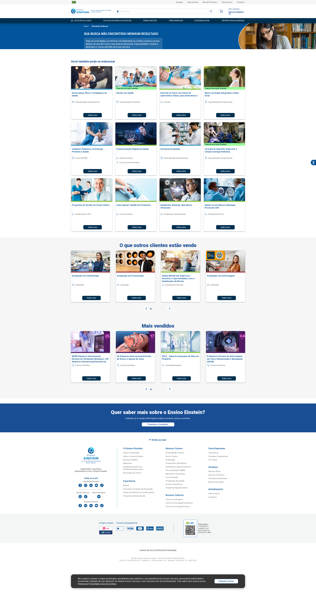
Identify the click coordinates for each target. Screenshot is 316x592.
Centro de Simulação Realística (179, 503)
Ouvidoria (240, 2)
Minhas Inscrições (216, 482)
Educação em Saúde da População (138, 489)
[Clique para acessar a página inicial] (91, 14)
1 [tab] (150, 308)
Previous (146, 308)
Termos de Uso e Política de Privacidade (158, 550)
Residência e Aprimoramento (178, 467)
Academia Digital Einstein (177, 488)
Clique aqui (203, 524)
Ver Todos (212, 460)
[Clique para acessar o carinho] (221, 11)
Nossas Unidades (130, 460)
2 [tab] (153, 308)
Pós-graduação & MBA (175, 470)
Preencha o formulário (158, 424)
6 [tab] (162, 308)
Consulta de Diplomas (217, 478)
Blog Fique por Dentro (132, 473)
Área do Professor (210, 2)
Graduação (170, 460)
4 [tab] (157, 308)
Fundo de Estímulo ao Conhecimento (139, 492)
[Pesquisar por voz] (117, 11)
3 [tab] (155, 308)
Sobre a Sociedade (131, 453)
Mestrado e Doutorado (175, 474)
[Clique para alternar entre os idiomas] (76, 2)
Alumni (126, 485)
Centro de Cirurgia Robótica (177, 506)
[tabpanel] (90, 276)
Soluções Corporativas (218, 456)
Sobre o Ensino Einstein (133, 456)
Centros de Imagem (174, 499)
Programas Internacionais (134, 496)
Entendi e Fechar (226, 581)
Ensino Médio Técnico (175, 453)
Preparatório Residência (176, 463)
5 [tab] (159, 308)
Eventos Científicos (174, 484)
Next (169, 308)
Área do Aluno (192, 2)
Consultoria (213, 453)
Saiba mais (92, 115)
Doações (179, 2)
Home (86, 26)
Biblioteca (127, 463)
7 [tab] (164, 308)
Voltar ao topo (159, 440)
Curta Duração (172, 477)
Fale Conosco (227, 2)
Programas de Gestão (175, 481)
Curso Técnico (172, 456)
